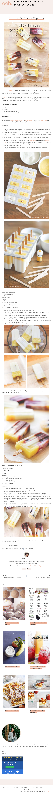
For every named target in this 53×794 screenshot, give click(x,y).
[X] (26, 789)
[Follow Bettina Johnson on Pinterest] (30, 569)
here (21, 131)
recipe (21, 548)
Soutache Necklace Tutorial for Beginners (11, 576)
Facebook (27, 566)
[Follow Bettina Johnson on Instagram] (25, 569)
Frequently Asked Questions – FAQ (21, 787)
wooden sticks (43, 120)
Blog (36, 566)
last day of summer (8, 90)
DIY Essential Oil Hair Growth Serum (43, 576)
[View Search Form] (50, 3)
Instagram (40, 566)
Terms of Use (34, 787)
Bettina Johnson (26, 559)
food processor (28, 120)
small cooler (33, 140)
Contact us (43, 787)
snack (25, 548)
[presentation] (14, 603)
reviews (10, 131)
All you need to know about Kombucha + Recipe (38, 667)
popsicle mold (13, 120)
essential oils (5, 548)
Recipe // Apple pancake (12, 711)
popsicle (16, 548)
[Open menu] (3, 10)
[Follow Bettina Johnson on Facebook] (23, 569)
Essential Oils (5, 97)
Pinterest (32, 566)
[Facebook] (24, 789)
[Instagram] (29, 789)
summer (31, 548)
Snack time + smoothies (12, 666)
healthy (11, 548)
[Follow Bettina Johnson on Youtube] (28, 569)
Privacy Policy (6, 787)
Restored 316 (48, 791)
